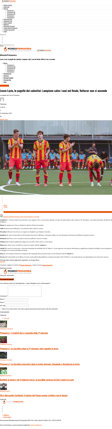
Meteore (6, 24)
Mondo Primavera (25, 265)
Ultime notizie (8, 5)
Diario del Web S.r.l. (36, 425)
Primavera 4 (10, 17)
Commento (4, 296)
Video (5, 31)
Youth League (8, 23)
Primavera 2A (11, 12)
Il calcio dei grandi (9, 30)
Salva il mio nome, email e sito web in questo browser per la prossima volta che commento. (30, 309)
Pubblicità (6, 415)
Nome (2, 299)
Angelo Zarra (4, 119)
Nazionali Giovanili (9, 26)
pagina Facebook (47, 265)
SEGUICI (2, 262)
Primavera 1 (10, 10)
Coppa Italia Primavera (10, 28)
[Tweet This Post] (58, 199)
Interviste (6, 7)
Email (2, 302)
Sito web (2, 305)
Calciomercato (8, 19)
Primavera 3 (10, 16)
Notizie (6, 9)
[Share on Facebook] (58, 197)
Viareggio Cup (8, 21)
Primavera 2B (11, 14)
